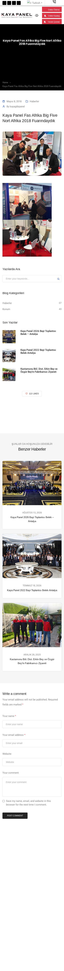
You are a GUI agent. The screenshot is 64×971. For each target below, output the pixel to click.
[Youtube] (14, 3)
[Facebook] (4, 3)
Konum (6, 309)
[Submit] (58, 279)
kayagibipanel (17, 106)
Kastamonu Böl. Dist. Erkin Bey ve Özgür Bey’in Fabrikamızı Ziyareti (32, 661)
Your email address (13, 734)
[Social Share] (54, 408)
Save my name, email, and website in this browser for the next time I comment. (28, 803)
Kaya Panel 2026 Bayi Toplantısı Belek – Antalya (32, 519)
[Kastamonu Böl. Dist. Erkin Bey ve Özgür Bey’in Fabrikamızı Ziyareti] (9, 374)
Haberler (34, 101)
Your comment (10, 772)
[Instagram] (19, 3)
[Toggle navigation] (37, 15)
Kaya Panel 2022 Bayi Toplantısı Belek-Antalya (32, 590)
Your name (9, 716)
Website (6, 753)
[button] (52, 9)
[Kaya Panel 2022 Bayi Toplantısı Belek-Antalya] (9, 355)
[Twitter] (9, 3)
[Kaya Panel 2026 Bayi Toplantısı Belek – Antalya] (9, 336)
